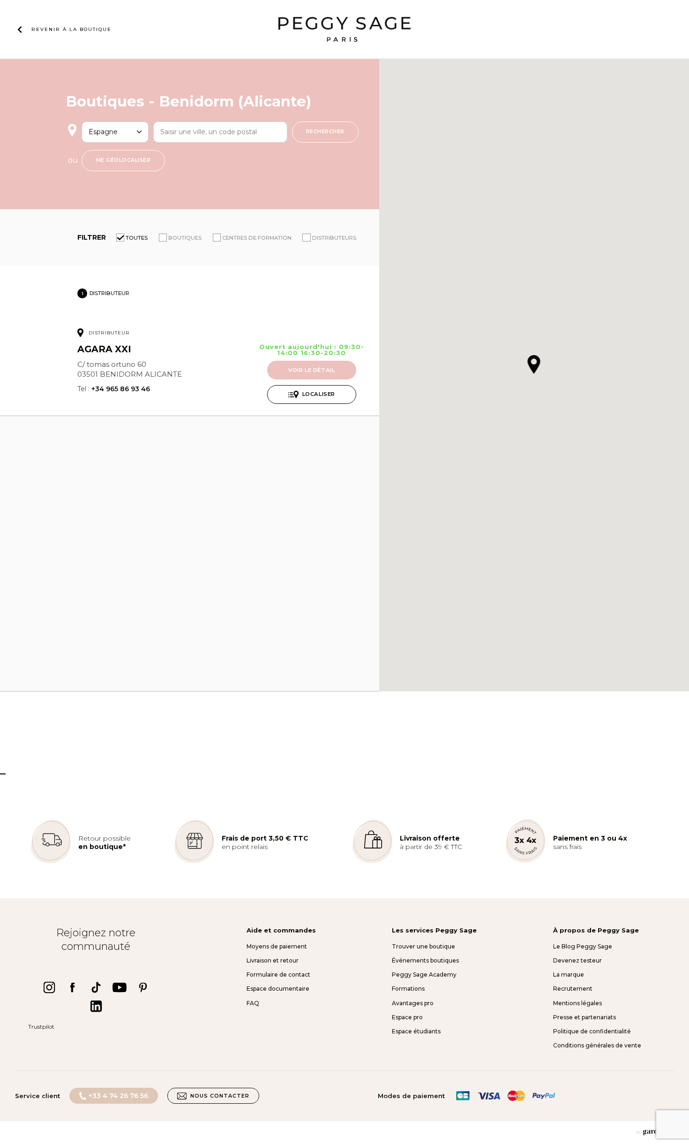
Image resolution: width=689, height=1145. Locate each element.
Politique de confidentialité (592, 1031)
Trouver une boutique (423, 946)
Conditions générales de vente (597, 1045)
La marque (568, 974)
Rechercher (325, 132)
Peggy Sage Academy (424, 974)
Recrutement (572, 988)
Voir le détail (311, 370)
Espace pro (407, 1017)
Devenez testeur (577, 960)
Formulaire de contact (278, 974)
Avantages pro (413, 1003)
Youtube (119, 987)
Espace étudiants (416, 1031)
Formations (408, 988)
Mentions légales (577, 1003)
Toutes (137, 238)
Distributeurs (334, 238)
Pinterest (143, 987)
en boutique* (102, 846)
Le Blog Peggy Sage (582, 946)
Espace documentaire (278, 988)
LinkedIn (96, 1006)
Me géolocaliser (123, 160)
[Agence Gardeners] (655, 1132)
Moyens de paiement (277, 946)
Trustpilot (41, 1026)
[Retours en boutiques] (51, 860)
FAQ (253, 1003)
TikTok (96, 987)
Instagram (49, 987)
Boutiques (185, 238)
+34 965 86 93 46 (120, 389)
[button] (534, 365)
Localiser (318, 394)
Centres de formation (257, 238)
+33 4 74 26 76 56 (118, 1096)
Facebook (73, 987)
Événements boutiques (425, 960)
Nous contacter (219, 1095)
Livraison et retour (273, 960)
